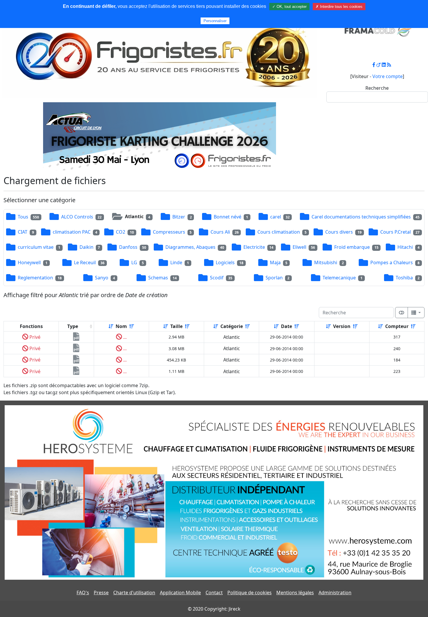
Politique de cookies (249, 592)
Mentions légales (295, 592)
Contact (214, 592)
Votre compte (387, 76)
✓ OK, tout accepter (289, 6)
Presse (101, 592)
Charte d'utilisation (134, 592)
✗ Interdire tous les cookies (339, 6)
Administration (335, 592)
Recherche (377, 88)
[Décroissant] (131, 326)
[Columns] (416, 312)
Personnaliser (215, 21)
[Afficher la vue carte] (401, 312)
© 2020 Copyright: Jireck (214, 609)
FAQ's (83, 592)
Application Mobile (180, 592)
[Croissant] (111, 326)
